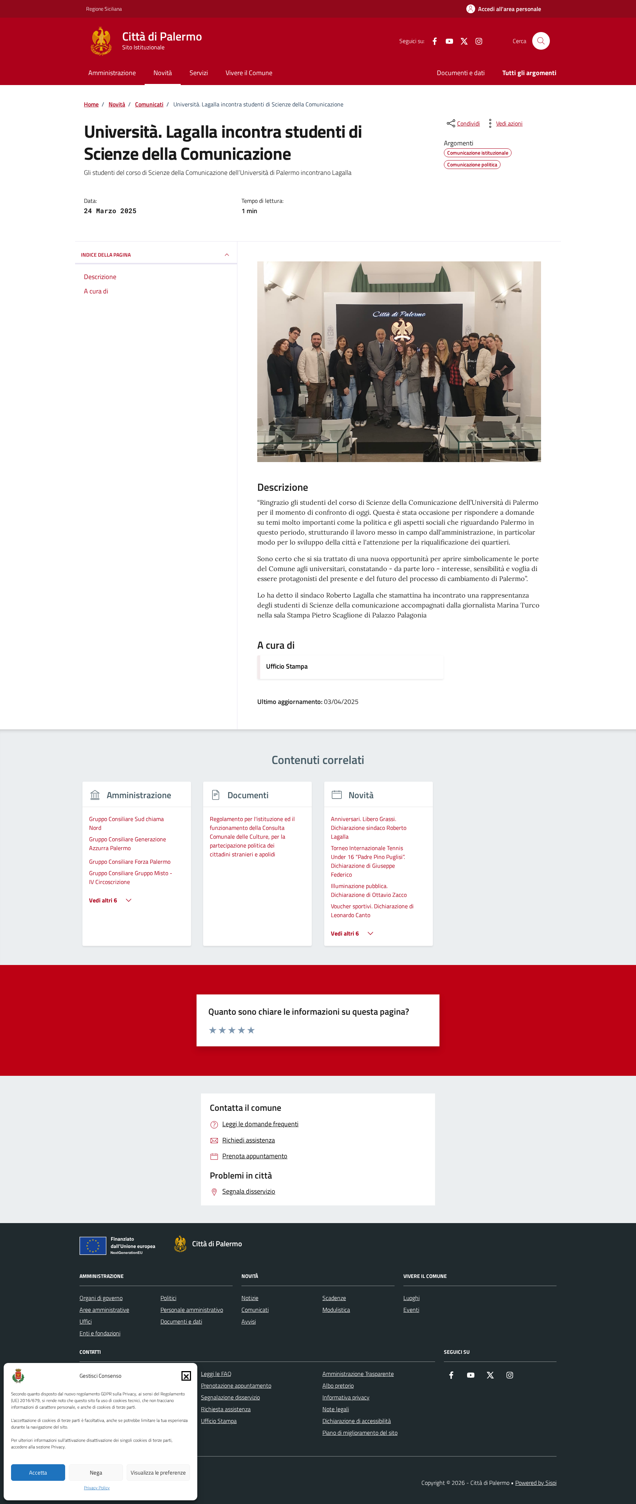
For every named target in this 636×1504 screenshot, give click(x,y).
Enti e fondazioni (100, 1333)
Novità (162, 73)
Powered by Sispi (535, 1482)
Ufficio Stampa (287, 666)
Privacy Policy (97, 1487)
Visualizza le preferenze (158, 1472)
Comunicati (255, 1309)
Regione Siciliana (104, 9)
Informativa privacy (346, 1397)
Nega (96, 1472)
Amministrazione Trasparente (358, 1373)
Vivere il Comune (249, 73)
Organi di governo (101, 1297)
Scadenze (334, 1297)
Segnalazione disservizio (230, 1397)
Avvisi (248, 1321)
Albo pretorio (338, 1385)
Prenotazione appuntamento (236, 1385)
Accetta (38, 1472)
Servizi (199, 73)
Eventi (411, 1309)
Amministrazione (112, 73)
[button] (186, 1376)
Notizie (249, 1297)
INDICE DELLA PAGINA (106, 254)
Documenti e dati (461, 73)
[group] (137, 868)
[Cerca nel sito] (541, 41)
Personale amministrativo (191, 1309)
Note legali (335, 1409)
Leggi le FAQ (216, 1373)
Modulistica (336, 1309)
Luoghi (411, 1297)
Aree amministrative (104, 1309)
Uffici (86, 1321)
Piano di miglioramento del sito (360, 1432)
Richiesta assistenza (226, 1409)
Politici (168, 1297)
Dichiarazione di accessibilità (356, 1420)
